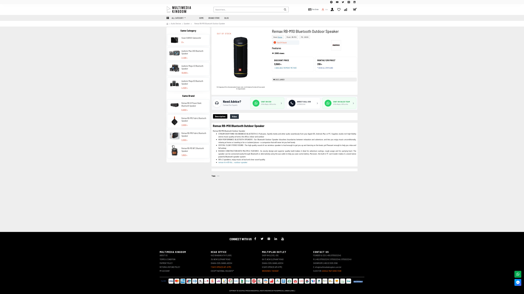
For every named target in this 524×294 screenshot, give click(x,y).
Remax (280, 37)
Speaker (187, 23)
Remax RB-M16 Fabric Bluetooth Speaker (193, 134)
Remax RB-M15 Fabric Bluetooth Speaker (193, 119)
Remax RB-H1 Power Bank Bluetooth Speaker (191, 104)
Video (234, 116)
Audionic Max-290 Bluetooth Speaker (192, 52)
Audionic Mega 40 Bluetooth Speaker (192, 67)
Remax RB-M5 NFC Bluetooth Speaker (192, 149)
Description (220, 116)
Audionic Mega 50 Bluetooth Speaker (192, 82)
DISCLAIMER (280, 79)
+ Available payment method (285, 68)
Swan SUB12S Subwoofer (191, 38)
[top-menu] (168, 2)
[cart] (355, 9)
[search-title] (285, 9)
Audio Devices (176, 23)
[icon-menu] (255, 238)
